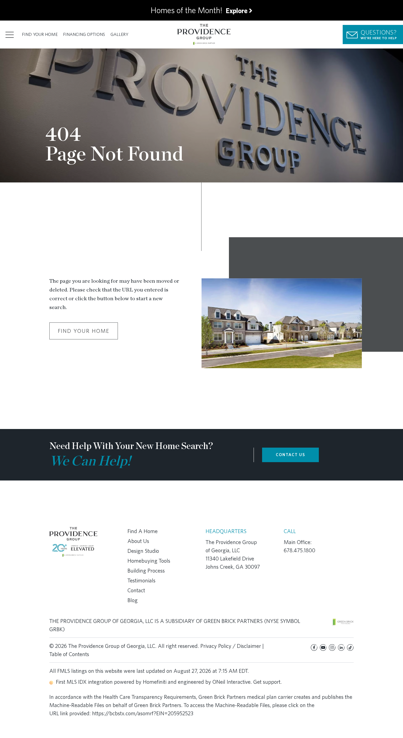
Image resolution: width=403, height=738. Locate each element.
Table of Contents (69, 654)
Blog (132, 600)
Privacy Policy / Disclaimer (230, 646)
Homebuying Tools (148, 560)
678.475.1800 (299, 550)
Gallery (119, 34)
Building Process (146, 570)
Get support (266, 682)
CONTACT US (290, 454)
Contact (136, 590)
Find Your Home (40, 34)
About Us (138, 541)
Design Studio (143, 551)
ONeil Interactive (231, 682)
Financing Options (84, 34)
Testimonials (141, 580)
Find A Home (142, 531)
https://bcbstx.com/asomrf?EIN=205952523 (142, 713)
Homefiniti (154, 682)
